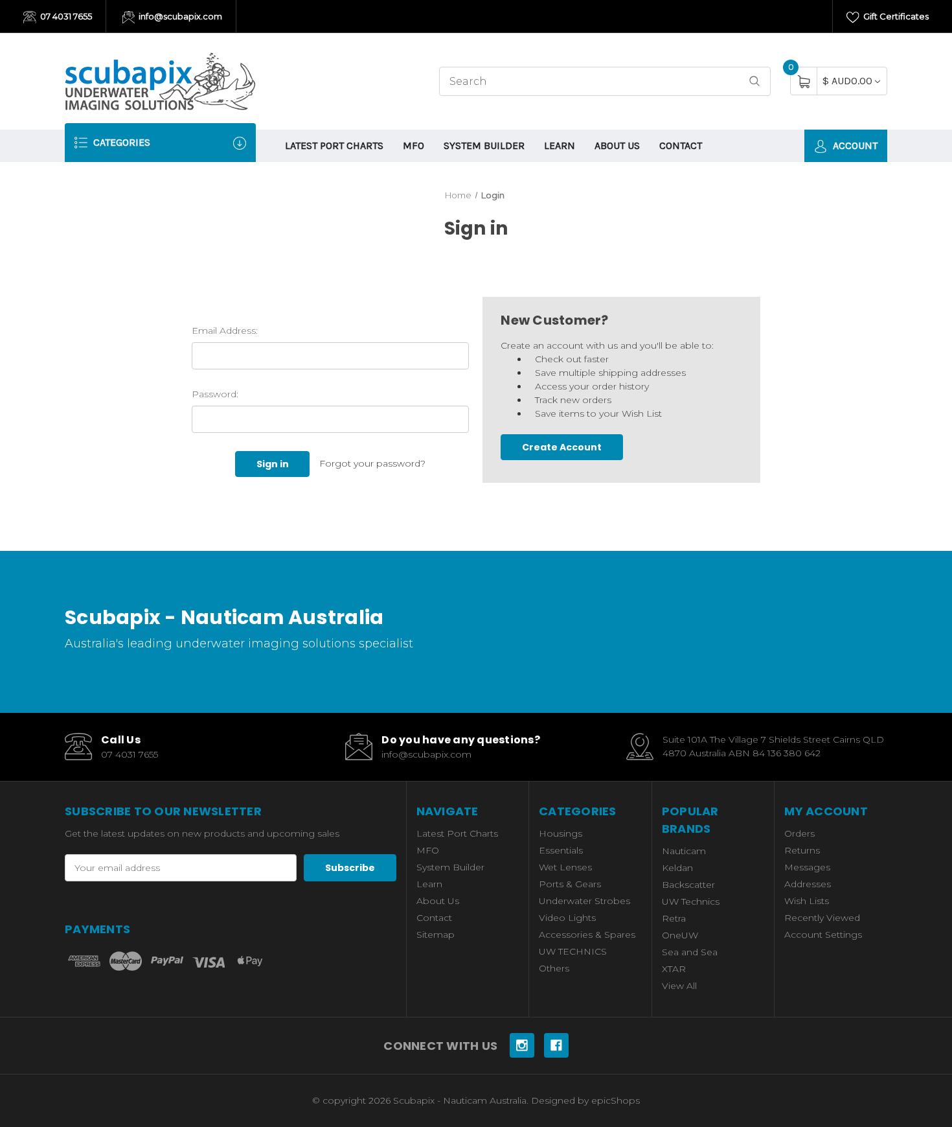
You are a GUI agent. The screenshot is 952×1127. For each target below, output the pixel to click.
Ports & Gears (570, 884)
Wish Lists (806, 901)
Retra (674, 918)
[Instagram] (522, 1045)
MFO (413, 145)
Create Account (562, 447)
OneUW (680, 935)
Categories (120, 142)
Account (854, 145)
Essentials (561, 850)
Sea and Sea (690, 952)
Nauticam (684, 851)
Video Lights (567, 918)
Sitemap (435, 934)
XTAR (674, 969)
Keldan (677, 868)
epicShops (615, 1100)
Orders (799, 833)
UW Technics (691, 901)
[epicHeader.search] (754, 81)
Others (554, 968)
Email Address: (225, 330)
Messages (807, 867)
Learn (559, 145)
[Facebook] (556, 1045)
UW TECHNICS (573, 951)
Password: (215, 394)
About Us (617, 145)
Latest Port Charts (334, 145)
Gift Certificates (895, 16)
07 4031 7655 (65, 16)
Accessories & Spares (587, 934)
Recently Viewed (822, 918)
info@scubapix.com (179, 16)
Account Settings (823, 934)
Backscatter (688, 884)
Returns (802, 850)
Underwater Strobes (584, 901)
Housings (560, 833)
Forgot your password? (372, 463)
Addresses (807, 884)
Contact (680, 145)
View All (679, 986)
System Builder (484, 145)
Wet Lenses (565, 867)
